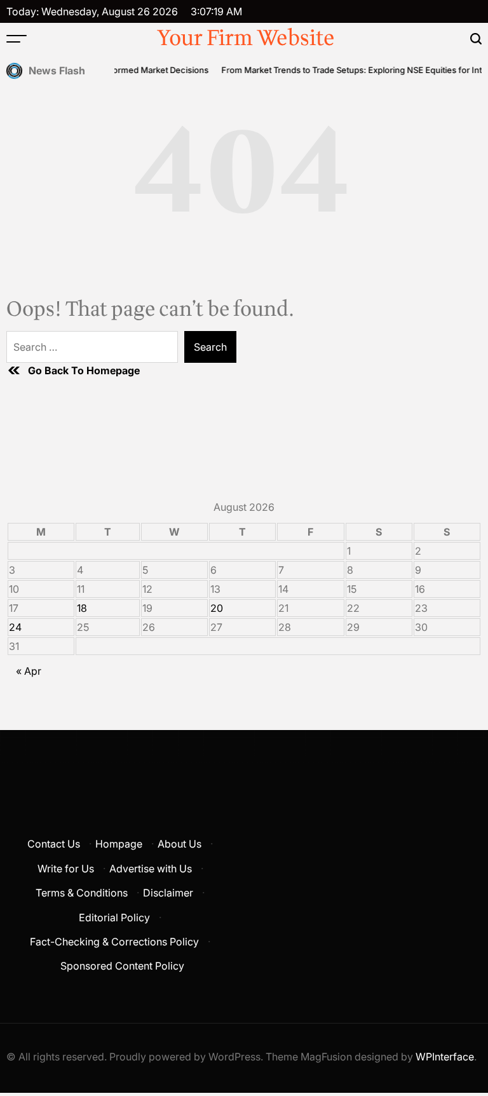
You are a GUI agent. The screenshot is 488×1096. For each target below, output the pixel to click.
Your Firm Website (245, 39)
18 (82, 608)
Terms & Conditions (82, 892)
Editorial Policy (114, 917)
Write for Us (65, 868)
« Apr (28, 671)
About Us (179, 843)
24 (15, 627)
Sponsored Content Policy (122, 965)
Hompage (118, 843)
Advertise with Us (150, 868)
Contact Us (53, 843)
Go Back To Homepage (84, 370)
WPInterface (445, 1056)
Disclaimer (168, 892)
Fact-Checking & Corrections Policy (114, 941)
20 (216, 608)
